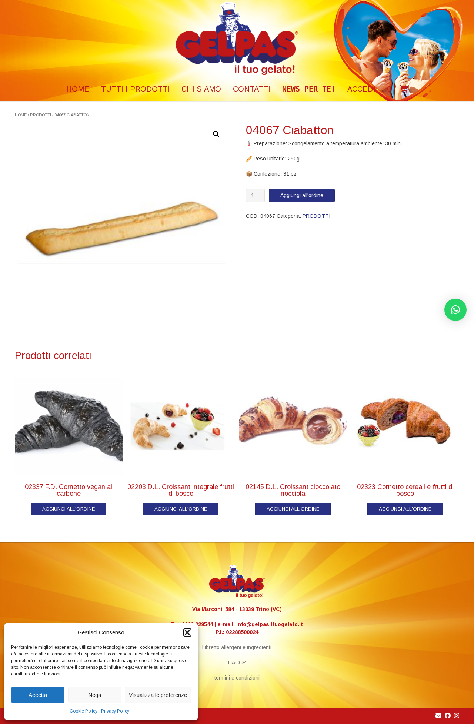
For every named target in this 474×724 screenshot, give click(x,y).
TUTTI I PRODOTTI (135, 89)
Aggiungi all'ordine (301, 195)
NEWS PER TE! (309, 88)
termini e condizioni (237, 678)
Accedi (361, 89)
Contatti (251, 89)
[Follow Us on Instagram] (456, 715)
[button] (187, 632)
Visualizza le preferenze (158, 695)
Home (21, 115)
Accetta (38, 695)
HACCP (237, 662)
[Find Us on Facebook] (448, 715)
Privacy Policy (115, 711)
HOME (77, 89)
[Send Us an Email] (438, 715)
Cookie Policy (83, 711)
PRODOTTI (40, 115)
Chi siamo (201, 89)
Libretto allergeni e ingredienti (236, 647)
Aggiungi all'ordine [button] (68, 509)
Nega (94, 695)
